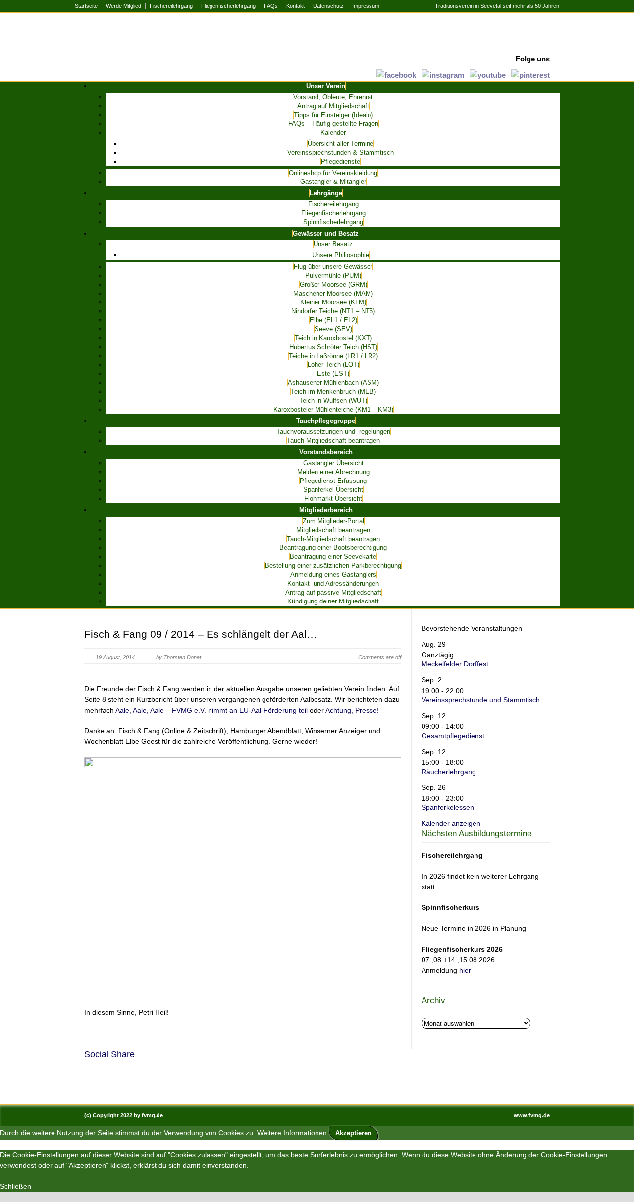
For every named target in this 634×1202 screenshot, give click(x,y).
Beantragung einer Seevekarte (333, 556)
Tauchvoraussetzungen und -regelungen (333, 431)
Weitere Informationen (292, 1133)
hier (465, 970)
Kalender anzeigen (451, 823)
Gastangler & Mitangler (333, 181)
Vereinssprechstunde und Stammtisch (481, 700)
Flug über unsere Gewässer (333, 266)
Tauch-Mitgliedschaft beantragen (333, 440)
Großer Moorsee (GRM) (333, 284)
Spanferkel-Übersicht (333, 489)
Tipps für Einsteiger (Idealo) (333, 115)
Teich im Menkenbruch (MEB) (333, 391)
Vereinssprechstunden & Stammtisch (340, 152)
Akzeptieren (353, 1133)
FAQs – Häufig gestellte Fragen (333, 123)
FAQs (271, 6)
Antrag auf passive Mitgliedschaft (333, 592)
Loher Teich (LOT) (333, 364)
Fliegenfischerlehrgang (228, 6)
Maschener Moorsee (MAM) (333, 293)
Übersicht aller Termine (340, 143)
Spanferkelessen (448, 807)
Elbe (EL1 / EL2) (333, 320)
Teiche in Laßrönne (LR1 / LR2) (333, 356)
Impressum (365, 6)
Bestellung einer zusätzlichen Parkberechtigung (333, 565)
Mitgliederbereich (326, 510)
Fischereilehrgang (171, 6)
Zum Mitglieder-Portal (333, 521)
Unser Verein (325, 86)
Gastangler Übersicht (333, 463)
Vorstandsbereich (326, 452)
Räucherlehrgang (449, 772)
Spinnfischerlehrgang (333, 222)
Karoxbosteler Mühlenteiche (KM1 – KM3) (333, 409)
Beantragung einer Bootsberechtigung (333, 547)
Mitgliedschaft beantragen (333, 530)
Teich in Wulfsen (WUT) (333, 400)
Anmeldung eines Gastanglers (333, 574)
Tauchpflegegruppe (325, 420)
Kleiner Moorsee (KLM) (333, 302)
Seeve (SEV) (333, 329)
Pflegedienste (340, 161)
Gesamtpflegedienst (453, 736)
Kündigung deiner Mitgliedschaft (333, 601)
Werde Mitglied (123, 6)
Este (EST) (333, 373)
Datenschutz (328, 6)
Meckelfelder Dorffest (455, 664)
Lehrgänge (326, 193)
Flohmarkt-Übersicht (333, 498)
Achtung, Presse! (352, 710)
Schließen (15, 1186)
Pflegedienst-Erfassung (333, 480)
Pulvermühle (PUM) (333, 275)
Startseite (86, 6)
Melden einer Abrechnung (333, 472)
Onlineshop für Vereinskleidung (333, 173)
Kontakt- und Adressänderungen (333, 583)
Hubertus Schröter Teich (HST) (333, 347)
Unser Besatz (333, 244)
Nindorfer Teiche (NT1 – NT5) (333, 311)
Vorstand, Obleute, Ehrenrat (333, 97)
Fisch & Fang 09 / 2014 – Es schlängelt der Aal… (200, 634)
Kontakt (295, 6)
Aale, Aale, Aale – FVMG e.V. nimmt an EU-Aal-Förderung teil (211, 710)
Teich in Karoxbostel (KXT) (333, 338)
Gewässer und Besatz (326, 233)
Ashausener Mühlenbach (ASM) (333, 382)
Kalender (333, 132)
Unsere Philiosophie (340, 255)
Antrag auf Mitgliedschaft (333, 106)
